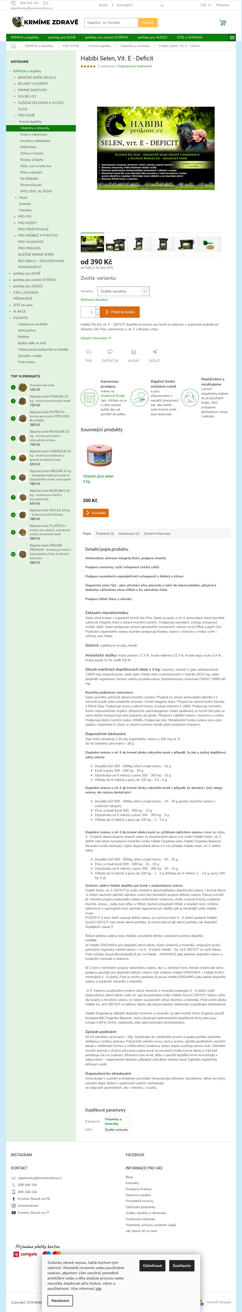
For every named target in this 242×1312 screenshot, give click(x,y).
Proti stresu (26, 362)
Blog (103, 5)
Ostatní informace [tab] (157, 533)
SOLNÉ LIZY (27, 96)
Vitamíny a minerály (34, 128)
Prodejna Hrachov (139, 1189)
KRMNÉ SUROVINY (32, 90)
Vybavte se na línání (33, 324)
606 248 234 (27, 1192)
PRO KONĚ (26, 115)
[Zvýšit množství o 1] (97, 309)
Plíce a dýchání (31, 172)
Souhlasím (182, 1265)
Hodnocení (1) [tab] (129, 533)
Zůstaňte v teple (30, 356)
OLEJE (22, 109)
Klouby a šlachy (31, 159)
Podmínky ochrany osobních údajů (151, 1225)
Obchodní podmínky (140, 1207)
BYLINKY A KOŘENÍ (33, 83)
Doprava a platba (138, 1195)
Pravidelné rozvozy (139, 1201)
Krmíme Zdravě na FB (34, 1199)
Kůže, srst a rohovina (35, 166)
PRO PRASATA (29, 248)
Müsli (23, 197)
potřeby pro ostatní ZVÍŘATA (34, 280)
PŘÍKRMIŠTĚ (22, 298)
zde (98, 1288)
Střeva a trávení (31, 153)
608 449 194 (27, 1185)
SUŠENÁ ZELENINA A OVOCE (41, 103)
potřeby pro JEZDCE (28, 286)
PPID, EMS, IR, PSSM (36, 191)
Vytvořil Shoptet (219, 1302)
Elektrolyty (28, 147)
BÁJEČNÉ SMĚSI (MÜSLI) (37, 77)
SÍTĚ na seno (23, 305)
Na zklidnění (29, 178)
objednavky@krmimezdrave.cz (39, 1178)
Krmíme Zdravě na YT (33, 1212)
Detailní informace (94, 338)
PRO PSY (25, 216)
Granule (25, 204)
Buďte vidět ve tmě (32, 343)
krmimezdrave (28, 1205)
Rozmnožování (31, 185)
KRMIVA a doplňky (27, 71)
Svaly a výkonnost (33, 134)
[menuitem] (24, 37)
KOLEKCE (20, 318)
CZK (203, 5)
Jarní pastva (26, 330)
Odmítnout (152, 1265)
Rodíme (23, 336)
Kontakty (125, 5)
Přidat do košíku (123, 312)
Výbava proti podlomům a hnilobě (43, 349)
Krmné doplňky (30, 121)
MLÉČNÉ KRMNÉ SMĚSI (36, 254)
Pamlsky (25, 210)
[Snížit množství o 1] (97, 314)
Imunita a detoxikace (35, 141)
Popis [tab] (87, 533)
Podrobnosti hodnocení (134, 66)
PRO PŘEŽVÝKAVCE (33, 229)
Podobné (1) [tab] (105, 533)
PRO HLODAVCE (30, 242)
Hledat (148, 23)
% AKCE (19, 311)
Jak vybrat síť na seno (141, 1231)
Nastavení (60, 1300)
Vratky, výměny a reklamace (146, 1213)
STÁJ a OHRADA (26, 292)
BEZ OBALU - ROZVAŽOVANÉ (41, 261)
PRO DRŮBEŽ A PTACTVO (38, 235)
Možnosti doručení (94, 299)
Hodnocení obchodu (140, 1219)
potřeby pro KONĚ (26, 273)
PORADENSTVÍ (29, 267)
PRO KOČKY (27, 223)
